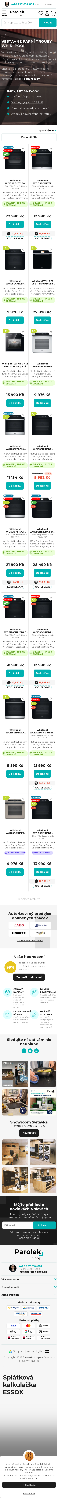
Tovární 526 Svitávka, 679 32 (29, 1126)
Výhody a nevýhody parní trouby (31, 113)
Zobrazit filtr (29, 137)
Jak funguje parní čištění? (27, 102)
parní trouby (32, 78)
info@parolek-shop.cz (33, 1271)
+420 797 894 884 (30, 1266)
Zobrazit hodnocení (29, 977)
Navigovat (29, 1132)
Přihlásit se (44, 1225)
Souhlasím (30, 1485)
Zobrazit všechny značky (30, 940)
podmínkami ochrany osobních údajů (29, 1236)
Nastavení (29, 1493)
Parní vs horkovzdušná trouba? (30, 108)
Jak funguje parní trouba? (27, 96)
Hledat (48, 22)
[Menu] (4, 12)
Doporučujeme (45, 130)
